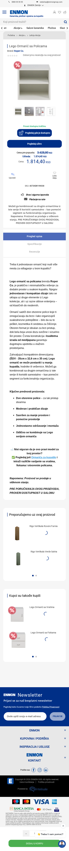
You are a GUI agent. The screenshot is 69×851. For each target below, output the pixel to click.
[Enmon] (9, 694)
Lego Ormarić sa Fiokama (43, 632)
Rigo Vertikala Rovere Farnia (44, 526)
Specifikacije (34, 244)
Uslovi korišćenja (27, 782)
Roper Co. (19, 51)
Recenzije (34, 251)
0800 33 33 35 (17, 2)
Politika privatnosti (50, 706)
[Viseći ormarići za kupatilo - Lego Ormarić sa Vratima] (17, 614)
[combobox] (31, 21)
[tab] (34, 236)
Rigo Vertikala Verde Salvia (44, 551)
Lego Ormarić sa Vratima (42, 607)
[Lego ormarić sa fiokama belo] (18, 640)
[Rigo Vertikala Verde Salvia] (18, 559)
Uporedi (12, 178)
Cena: (21, 161)
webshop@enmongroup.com (51, 2)
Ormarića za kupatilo (43, 457)
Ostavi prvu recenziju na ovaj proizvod (41, 55)
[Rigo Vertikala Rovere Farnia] (17, 533)
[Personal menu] (54, 11)
